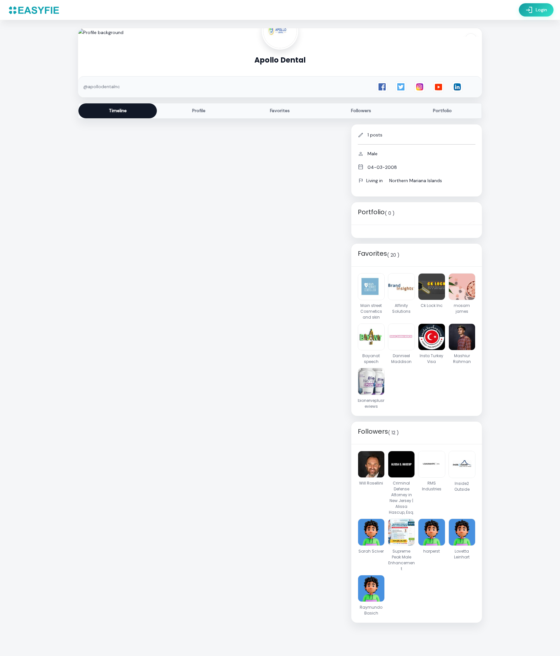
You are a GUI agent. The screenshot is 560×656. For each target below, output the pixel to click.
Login (536, 10)
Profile (198, 110)
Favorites (280, 110)
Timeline (118, 110)
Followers (361, 110)
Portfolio (442, 110)
